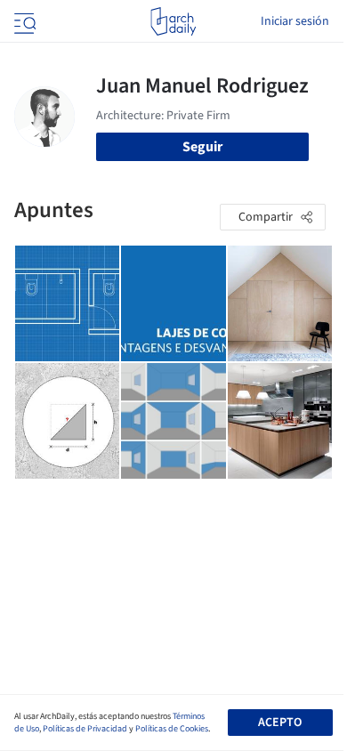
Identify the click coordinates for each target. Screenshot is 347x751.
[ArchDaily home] (173, 21)
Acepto (280, 722)
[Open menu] (23, 21)
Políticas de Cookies (171, 729)
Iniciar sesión (295, 21)
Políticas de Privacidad (85, 729)
